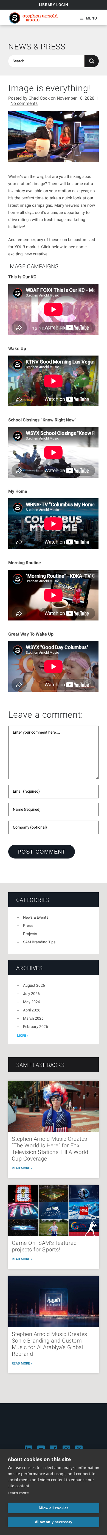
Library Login (53, 4)
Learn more (18, 1492)
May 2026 (31, 1002)
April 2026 (31, 1010)
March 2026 (33, 1018)
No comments (24, 103)
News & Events (35, 917)
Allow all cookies (53, 1508)
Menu (91, 18)
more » (23, 1036)
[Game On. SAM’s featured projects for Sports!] (53, 1210)
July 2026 (31, 993)
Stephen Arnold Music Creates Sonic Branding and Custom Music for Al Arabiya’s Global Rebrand (49, 1344)
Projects (30, 934)
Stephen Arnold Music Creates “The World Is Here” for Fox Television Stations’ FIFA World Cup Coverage (50, 1149)
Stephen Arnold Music (33, 18)
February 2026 (35, 1026)
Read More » (22, 1168)
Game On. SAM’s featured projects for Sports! (44, 1246)
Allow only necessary (53, 1522)
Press (28, 925)
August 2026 (34, 985)
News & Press (37, 46)
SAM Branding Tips (39, 942)
